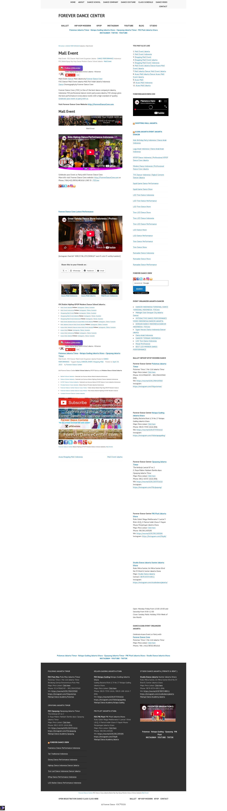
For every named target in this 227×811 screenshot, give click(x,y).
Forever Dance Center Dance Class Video (74, 388)
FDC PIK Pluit (99, 716)
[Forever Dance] (90, 417)
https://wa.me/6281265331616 (150, 481)
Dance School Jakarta (67, 379)
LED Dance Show (140, 230)
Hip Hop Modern (145, 799)
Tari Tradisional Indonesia (58, 754)
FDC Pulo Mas (53, 677)
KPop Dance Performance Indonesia (62, 777)
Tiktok (87, 307)
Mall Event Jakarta (66, 307)
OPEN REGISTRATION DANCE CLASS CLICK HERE (78, 799)
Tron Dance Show (140, 247)
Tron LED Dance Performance (145, 224)
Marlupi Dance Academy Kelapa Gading (109, 702)
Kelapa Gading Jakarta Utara (103, 30)
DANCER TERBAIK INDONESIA (148, 338)
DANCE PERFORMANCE (73, 46)
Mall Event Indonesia (109, 296)
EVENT (90, 362)
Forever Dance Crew (94, 79)
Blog (141, 25)
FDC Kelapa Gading (102, 677)
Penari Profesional (143, 344)
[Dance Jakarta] (60, 186)
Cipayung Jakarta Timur (127, 30)
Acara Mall (64, 330)
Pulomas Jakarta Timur (79, 30)
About (81, 2)
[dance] (90, 428)
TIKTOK (114, 33)
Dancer (70, 79)
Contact (163, 6)
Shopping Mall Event (67, 313)
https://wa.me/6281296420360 (150, 381)
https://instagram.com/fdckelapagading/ (149, 435)
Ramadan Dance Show (142, 259)
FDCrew (96, 180)
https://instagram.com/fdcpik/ (154, 536)
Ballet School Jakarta (67, 376)
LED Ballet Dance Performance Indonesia (64, 783)
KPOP (99, 25)
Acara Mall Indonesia (69, 296)
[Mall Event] (90, 407)
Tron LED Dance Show (142, 212)
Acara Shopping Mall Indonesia (71, 457)
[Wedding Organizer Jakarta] (68, 186)
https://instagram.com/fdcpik (105, 736)
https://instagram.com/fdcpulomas (62, 694)
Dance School (93, 2)
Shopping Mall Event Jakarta (70, 316)
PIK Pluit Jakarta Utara (148, 30)
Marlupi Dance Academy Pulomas (61, 697)
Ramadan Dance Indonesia (143, 253)
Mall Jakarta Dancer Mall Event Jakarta (73, 324)
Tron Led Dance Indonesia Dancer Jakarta (64, 771)
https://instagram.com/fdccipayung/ (147, 487)
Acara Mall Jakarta (88, 296)
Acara (79, 362)
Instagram (81, 307)
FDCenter (61, 46)
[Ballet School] (65, 443)
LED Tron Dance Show (142, 206)
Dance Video (161, 2)
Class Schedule (145, 2)
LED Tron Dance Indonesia (143, 195)
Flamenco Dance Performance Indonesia (64, 748)
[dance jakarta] (74, 186)
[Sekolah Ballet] (75, 443)
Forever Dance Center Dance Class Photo (74, 390)
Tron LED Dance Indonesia (143, 218)
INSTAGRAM (113, 25)
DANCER (84, 362)
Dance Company (110, 2)
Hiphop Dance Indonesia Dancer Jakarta (63, 765)
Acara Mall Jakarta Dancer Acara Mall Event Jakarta (77, 327)
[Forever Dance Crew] (64, 186)
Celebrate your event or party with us (73, 98)
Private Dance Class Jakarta (69, 385)
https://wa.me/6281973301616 (150, 430)
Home (72, 2)
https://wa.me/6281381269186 (150, 533)
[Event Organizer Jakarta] (141, 279)
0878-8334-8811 (147, 577)
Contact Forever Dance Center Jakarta (73, 393)
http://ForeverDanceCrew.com (101, 104)
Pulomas (146, 731)
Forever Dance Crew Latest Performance (76, 211)
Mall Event (107, 61)
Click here (151, 372)
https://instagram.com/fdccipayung (62, 731)
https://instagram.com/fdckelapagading (110, 699)
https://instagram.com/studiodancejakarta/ (150, 582)
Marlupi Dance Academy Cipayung (61, 734)
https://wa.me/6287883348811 (157, 691)
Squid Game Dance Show (143, 189)
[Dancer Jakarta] (71, 186)
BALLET (65, 25)
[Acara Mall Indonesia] (70, 289)
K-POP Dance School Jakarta (70, 382)
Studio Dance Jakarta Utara (158, 655)
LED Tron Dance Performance (145, 201)
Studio (153, 25)
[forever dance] (90, 121)
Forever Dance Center (82, 15)
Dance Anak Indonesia (144, 335)
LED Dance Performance (143, 235)
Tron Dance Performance (143, 241)
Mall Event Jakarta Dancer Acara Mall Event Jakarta (77, 321)
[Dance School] (70, 443)
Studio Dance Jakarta (146, 574)
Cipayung (169, 731)
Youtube (92, 307)
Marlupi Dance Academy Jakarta (106, 739)
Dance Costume (128, 2)
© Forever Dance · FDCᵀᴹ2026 (113, 804)
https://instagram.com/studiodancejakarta (157, 694)
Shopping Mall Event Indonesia (71, 319)
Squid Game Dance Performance (145, 183)
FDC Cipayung (53, 711)
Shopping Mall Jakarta (146, 123)
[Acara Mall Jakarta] (90, 289)
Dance (61, 84)
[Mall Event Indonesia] (110, 289)
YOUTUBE (128, 25)
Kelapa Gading (157, 731)
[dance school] (90, 438)
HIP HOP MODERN (82, 25)
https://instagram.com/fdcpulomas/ (147, 386)
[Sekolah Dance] (90, 443)
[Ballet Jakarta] (80, 443)
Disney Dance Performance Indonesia (62, 759)
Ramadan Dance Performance (145, 264)
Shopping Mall (98, 362)
